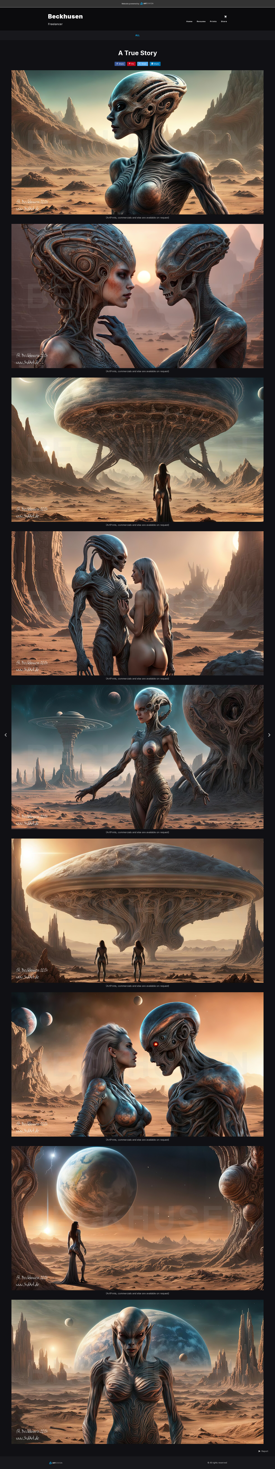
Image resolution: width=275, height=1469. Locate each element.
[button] (263, 1451)
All (137, 35)
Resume (201, 21)
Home (189, 21)
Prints (213, 21)
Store (224, 21)
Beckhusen (65, 16)
